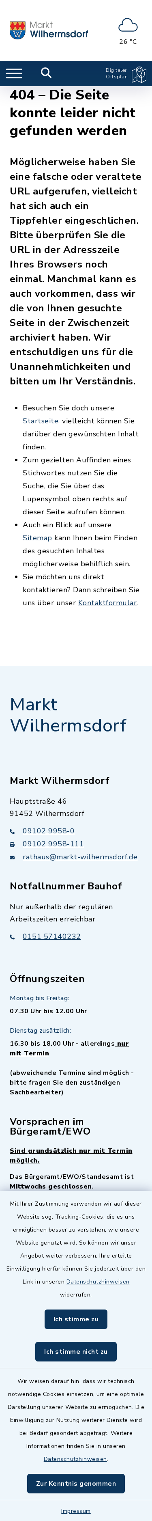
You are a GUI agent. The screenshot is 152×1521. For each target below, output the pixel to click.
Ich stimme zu (76, 1319)
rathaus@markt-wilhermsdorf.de (80, 857)
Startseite (40, 421)
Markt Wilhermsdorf (68, 715)
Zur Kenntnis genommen (76, 1483)
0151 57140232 (52, 936)
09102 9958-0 (49, 831)
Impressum (76, 1511)
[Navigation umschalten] (14, 73)
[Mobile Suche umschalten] (46, 73)
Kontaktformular (107, 603)
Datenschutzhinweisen (98, 1282)
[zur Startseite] (49, 30)
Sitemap (37, 538)
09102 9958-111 (53, 844)
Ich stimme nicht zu (76, 1351)
